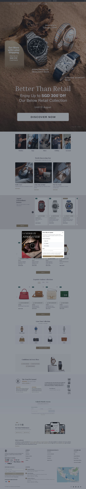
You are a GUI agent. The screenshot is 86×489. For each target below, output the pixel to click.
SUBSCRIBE (53, 256)
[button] (58, 254)
